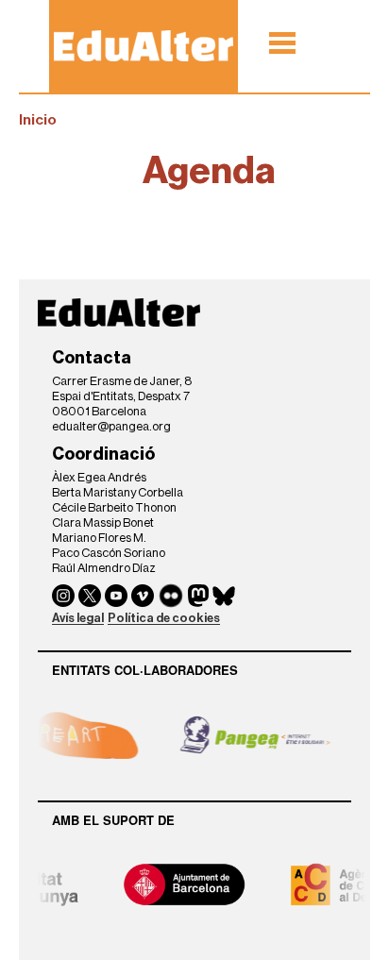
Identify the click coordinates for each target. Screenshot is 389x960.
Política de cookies (164, 618)
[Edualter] (143, 45)
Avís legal (78, 618)
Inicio (38, 119)
